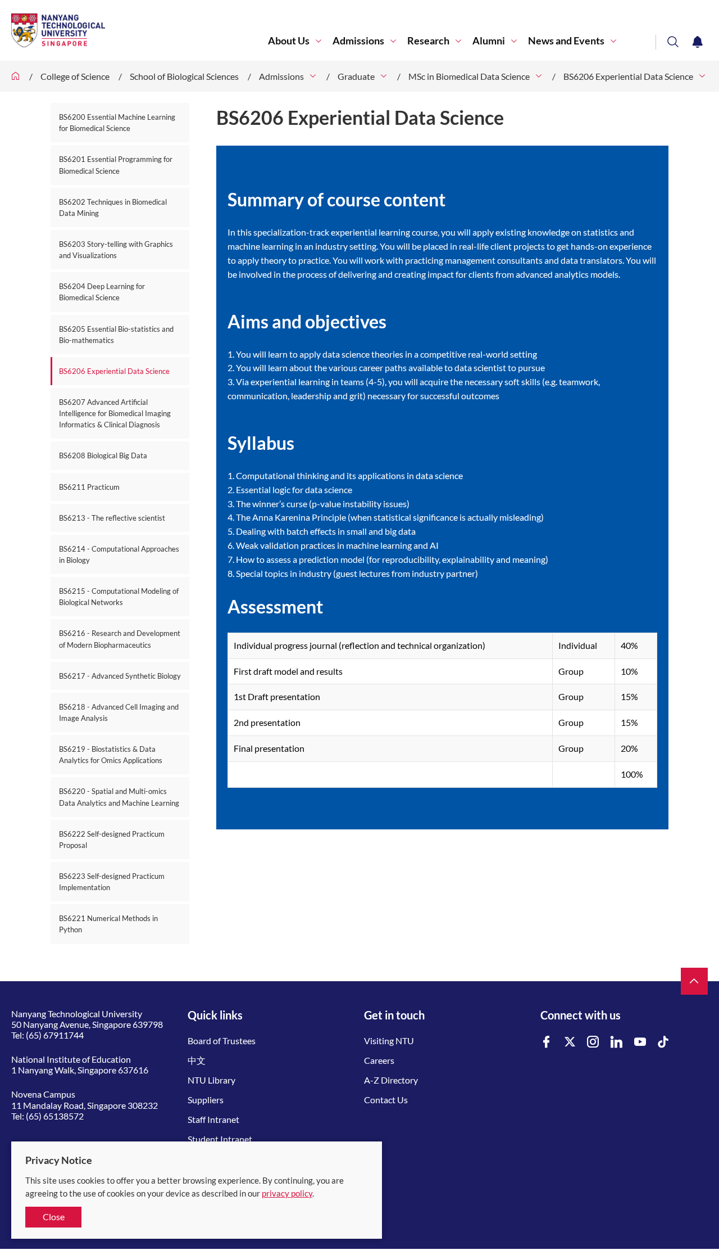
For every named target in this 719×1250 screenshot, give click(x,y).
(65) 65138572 (55, 1116)
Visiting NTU (389, 1040)
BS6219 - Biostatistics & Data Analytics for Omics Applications (110, 754)
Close (54, 1216)
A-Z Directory (391, 1080)
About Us (289, 41)
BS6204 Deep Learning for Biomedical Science (102, 292)
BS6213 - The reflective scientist (112, 517)
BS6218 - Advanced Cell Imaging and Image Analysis (119, 712)
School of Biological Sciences (184, 76)
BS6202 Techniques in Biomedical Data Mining (113, 207)
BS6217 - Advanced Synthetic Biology (120, 675)
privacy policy (287, 1193)
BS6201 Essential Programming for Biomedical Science (115, 165)
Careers (379, 1060)
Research (428, 41)
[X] (570, 1042)
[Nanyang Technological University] (139, 30)
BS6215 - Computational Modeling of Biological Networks (119, 596)
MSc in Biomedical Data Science (469, 76)
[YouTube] (640, 1042)
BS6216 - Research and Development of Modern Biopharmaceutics (119, 639)
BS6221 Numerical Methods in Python (108, 924)
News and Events (566, 41)
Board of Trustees (222, 1040)
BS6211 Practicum (89, 486)
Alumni (488, 41)
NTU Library (211, 1080)
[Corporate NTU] (15, 76)
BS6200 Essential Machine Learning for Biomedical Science (117, 122)
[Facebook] (546, 1042)
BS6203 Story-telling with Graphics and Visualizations (116, 250)
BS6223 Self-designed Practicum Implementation (112, 882)
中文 (197, 1060)
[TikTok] (663, 1042)
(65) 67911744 (55, 1035)
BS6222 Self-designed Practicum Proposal (112, 839)
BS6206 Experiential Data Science (628, 76)
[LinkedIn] (617, 1042)
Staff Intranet (213, 1119)
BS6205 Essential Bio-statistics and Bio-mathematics (116, 334)
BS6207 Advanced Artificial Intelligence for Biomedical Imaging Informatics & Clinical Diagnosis (115, 413)
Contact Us (386, 1099)
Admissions (358, 41)
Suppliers (206, 1099)
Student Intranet (220, 1139)
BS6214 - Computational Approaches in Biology (119, 554)
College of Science (75, 76)
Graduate (356, 76)
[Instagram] (593, 1042)
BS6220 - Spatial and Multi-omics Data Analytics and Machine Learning (119, 797)
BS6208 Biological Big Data (103, 455)
